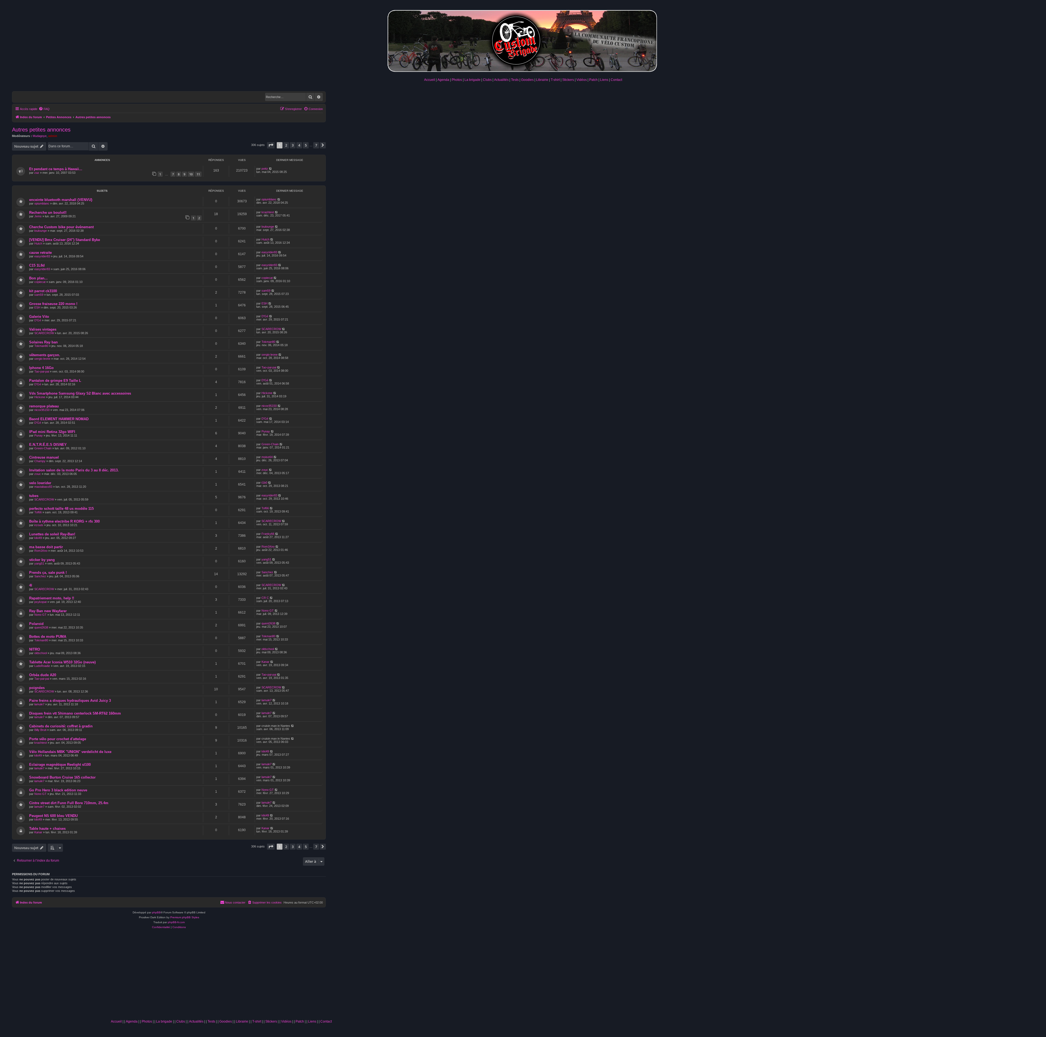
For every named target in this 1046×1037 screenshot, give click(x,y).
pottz (265, 168)
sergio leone (42, 358)
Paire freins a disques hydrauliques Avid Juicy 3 (70, 701)
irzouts (38, 525)
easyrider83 (42, 256)
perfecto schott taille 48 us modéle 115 (61, 509)
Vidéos (581, 80)
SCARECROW (44, 333)
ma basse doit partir (46, 547)
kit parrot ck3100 (43, 291)
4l (30, 585)
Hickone (39, 397)
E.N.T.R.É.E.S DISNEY (48, 445)
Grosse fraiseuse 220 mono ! (53, 304)
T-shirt (555, 80)
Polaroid (36, 624)
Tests (515, 80)
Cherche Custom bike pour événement (61, 227)
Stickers (568, 80)
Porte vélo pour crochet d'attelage (57, 739)
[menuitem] (44, 109)
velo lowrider (40, 483)
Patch (593, 80)
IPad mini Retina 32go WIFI (52, 432)
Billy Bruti (40, 729)
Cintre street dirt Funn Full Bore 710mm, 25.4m (68, 803)
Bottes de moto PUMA (47, 637)
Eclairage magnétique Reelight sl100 (60, 764)
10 (191, 174)
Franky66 (268, 533)
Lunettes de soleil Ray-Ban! (52, 534)
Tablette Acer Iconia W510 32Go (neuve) (62, 662)
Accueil (429, 80)
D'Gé (37, 320)
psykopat (40, 601)
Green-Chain (42, 448)
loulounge (40, 230)
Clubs (487, 80)
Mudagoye (40, 136)
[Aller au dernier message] (270, 168)
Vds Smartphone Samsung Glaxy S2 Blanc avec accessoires (80, 393)
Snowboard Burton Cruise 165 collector (62, 777)
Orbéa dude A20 (42, 675)
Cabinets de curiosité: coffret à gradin (61, 726)
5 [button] (306, 145)
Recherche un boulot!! (47, 213)
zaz (36, 172)
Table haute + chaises (47, 828)
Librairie (542, 80)
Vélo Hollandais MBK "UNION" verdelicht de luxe (70, 752)
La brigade (472, 80)
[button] (271, 145)
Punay (38, 435)
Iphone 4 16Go (41, 368)
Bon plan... (38, 278)
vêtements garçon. (44, 355)
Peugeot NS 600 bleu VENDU (53, 816)
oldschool (40, 653)
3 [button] (293, 145)
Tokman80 (41, 345)
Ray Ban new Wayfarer (48, 611)
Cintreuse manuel (44, 457)
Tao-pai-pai (41, 371)
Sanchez (40, 576)
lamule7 (39, 704)
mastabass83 (43, 486)
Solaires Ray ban (43, 342)
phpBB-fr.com (176, 922)
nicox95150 (42, 409)
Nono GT (40, 614)
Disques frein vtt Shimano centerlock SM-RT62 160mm (75, 713)
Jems (38, 216)
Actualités (501, 80)
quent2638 (41, 627)
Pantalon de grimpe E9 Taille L (55, 381)
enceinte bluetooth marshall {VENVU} (60, 200)
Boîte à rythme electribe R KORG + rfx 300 (64, 521)
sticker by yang (42, 560)
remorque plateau (44, 406)
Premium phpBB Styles (184, 917)
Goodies (527, 80)
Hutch (38, 243)
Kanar (265, 661)
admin (52, 136)
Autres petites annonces (41, 130)
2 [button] (286, 145)
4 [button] (299, 145)
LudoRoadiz (42, 665)
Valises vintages (42, 329)
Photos (457, 80)
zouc (37, 473)
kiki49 (38, 537)
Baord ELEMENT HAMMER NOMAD (59, 419)
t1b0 (264, 482)
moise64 (267, 457)
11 (198, 174)
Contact (616, 80)
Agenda (443, 80)
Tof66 (38, 512)
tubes (33, 496)
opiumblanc (41, 203)
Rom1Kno (40, 550)
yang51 (39, 563)
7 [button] (316, 145)
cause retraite (40, 253)
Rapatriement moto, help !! (51, 598)
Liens (604, 80)
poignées (37, 688)
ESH (37, 307)
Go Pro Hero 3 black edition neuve (58, 790)
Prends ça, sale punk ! (48, 573)
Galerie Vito (39, 317)
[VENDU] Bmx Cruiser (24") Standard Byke (64, 240)
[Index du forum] (523, 39)
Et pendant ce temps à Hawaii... (55, 169)
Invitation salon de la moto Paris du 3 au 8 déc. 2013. (74, 470)
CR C (265, 597)
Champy (39, 461)
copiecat (39, 281)
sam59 (38, 294)
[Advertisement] (221, 976)
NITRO (34, 649)
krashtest (268, 212)
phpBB (156, 912)
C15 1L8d (37, 265)
